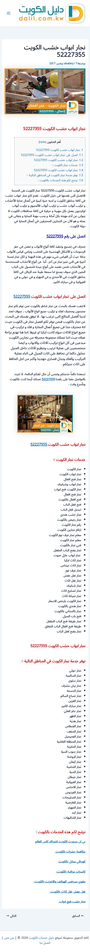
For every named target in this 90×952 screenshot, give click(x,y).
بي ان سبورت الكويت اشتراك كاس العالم (60, 841)
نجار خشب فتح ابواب (71, 901)
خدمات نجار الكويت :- (67, 165)
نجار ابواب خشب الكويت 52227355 (59, 150)
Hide (42, 142)
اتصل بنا (45, 943)
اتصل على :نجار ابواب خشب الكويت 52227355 (52, 155)
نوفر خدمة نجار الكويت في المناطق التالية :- (54, 175)
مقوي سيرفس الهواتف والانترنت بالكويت (59, 881)
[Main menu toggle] (8, 13)
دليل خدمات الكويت (41, 938)
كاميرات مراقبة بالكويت (70, 871)
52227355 (54, 236)
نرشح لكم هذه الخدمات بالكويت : (60, 180)
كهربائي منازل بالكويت (71, 861)
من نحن (9, 938)
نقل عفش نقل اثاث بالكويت (67, 891)
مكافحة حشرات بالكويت (70, 851)
